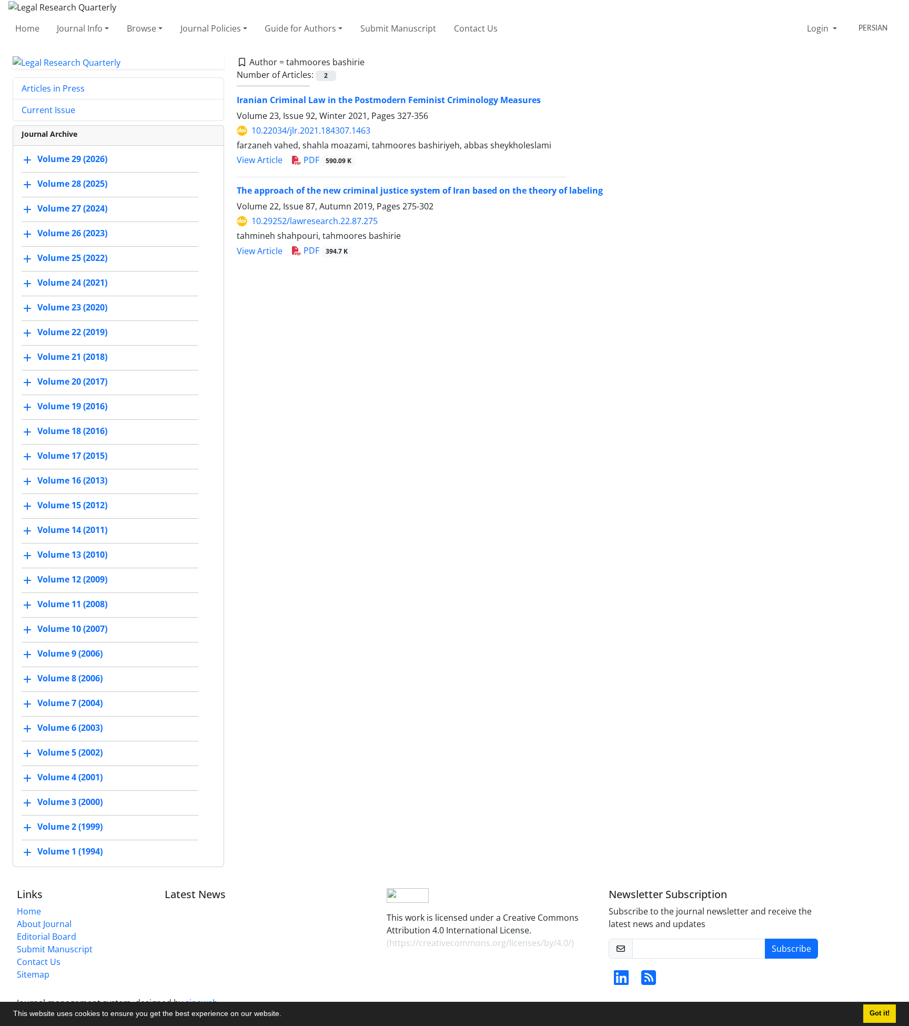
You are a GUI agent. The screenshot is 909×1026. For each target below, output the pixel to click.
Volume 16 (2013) (72, 481)
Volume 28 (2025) (72, 184)
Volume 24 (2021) (72, 283)
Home (27, 28)
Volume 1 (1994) (70, 852)
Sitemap (33, 974)
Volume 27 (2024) (72, 209)
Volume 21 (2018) (72, 357)
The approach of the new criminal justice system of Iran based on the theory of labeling (420, 190)
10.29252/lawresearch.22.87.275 (314, 221)
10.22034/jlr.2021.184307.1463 (310, 130)
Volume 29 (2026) (72, 159)
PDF (326, 160)
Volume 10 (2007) (72, 629)
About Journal (44, 924)
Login (819, 28)
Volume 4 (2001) (70, 777)
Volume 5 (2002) (70, 753)
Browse (141, 28)
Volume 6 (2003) (70, 728)
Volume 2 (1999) (70, 827)
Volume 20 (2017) (72, 382)
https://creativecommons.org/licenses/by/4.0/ (480, 943)
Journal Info (80, 28)
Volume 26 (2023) (72, 233)
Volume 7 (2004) (70, 703)
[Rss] (648, 981)
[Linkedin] (621, 981)
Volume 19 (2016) (72, 407)
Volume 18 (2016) (72, 431)
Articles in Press (53, 88)
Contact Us (476, 28)
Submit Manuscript (398, 28)
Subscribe (791, 948)
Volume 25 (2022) (72, 258)
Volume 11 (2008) (72, 604)
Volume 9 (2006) (70, 654)
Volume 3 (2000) (70, 802)
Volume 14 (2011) (72, 530)
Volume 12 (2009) (72, 580)
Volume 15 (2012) (72, 505)
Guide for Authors (300, 28)
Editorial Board (46, 936)
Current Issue (48, 110)
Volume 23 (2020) (72, 308)
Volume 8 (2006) (70, 679)
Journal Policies (210, 28)
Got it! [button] (880, 1013)
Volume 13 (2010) (72, 555)
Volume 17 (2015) (72, 456)
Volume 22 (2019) (72, 332)
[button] (285, 1015)
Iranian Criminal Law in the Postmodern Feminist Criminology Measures (389, 100)
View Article (259, 160)
